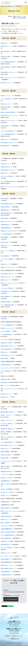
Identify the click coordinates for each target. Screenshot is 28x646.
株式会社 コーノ (4, 519)
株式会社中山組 (4, 242)
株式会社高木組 (4, 218)
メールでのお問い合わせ (10, 599)
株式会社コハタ (4, 139)
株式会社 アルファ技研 (6, 477)
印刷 (11, 16)
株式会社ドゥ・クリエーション (8, 267)
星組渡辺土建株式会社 (6, 213)
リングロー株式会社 (5, 331)
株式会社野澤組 (4, 358)
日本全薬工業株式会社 (6, 538)
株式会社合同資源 (5, 51)
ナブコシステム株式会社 (6, 547)
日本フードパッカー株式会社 (7, 250)
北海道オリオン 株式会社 (7, 492)
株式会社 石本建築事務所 (7, 489)
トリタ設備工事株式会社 (6, 234)
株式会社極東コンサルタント (7, 72)
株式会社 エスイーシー (6, 420)
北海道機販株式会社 (5, 480)
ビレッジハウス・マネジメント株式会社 (10, 367)
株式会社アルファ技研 (6, 342)
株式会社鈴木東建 (5, 206)
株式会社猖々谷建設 (5, 56)
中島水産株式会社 (5, 291)
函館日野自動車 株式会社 (7, 412)
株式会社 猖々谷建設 (5, 454)
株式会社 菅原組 (4, 457)
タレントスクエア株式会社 (7, 176)
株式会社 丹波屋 (5, 484)
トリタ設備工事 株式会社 (7, 442)
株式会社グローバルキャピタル (8, 120)
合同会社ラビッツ (5, 163)
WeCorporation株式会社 (6, 349)
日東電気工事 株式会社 (6, 516)
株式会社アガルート (5, 46)
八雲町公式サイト (14, 638)
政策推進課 (6, 590)
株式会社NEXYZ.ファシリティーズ (9, 115)
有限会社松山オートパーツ (7, 355)
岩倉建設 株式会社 (5, 501)
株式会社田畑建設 (5, 559)
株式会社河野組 (4, 198)
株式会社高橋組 (4, 237)
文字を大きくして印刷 (20, 16)
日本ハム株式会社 (5, 255)
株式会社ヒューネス (5, 552)
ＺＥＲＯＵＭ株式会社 (6, 98)
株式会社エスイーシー (6, 82)
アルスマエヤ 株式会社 (7, 423)
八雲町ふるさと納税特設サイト (7, 6)
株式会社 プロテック (6, 415)
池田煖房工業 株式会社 (7, 428)
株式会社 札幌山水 (5, 508)
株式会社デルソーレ (5, 245)
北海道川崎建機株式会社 (6, 528)
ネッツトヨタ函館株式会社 (7, 325)
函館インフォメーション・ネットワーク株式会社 (12, 77)
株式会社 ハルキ (5, 448)
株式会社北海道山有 (5, 296)
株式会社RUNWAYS (5, 166)
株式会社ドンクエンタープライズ (8, 230)
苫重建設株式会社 (5, 210)
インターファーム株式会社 (7, 259)
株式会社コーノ (4, 43)
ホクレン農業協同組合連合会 (7, 61)
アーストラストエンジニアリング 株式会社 (11, 461)
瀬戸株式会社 (4, 541)
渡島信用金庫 (4, 316)
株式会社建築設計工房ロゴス (7, 203)
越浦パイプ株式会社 (5, 522)
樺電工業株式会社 (5, 145)
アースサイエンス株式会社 (7, 131)
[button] (26, 2)
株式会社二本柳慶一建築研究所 (8, 112)
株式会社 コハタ (5, 495)
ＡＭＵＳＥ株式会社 (5, 370)
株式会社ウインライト (6, 103)
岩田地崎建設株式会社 (6, 227)
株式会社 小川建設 (5, 466)
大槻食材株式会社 (5, 224)
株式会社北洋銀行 (5, 125)
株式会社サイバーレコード (7, 221)
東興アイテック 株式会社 (7, 437)
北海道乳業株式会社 (5, 571)
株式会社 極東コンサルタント (8, 445)
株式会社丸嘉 (4, 382)
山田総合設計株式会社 (6, 364)
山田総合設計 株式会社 (6, 471)
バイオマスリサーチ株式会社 (7, 525)
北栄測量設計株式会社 (6, 574)
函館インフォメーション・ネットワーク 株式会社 (12, 511)
